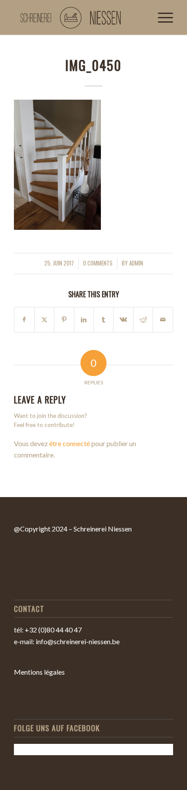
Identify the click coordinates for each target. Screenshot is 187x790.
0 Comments (98, 263)
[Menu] (161, 17)
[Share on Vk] (123, 319)
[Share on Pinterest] (63, 319)
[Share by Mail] (162, 319)
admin (136, 263)
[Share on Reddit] (143, 319)
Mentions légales (39, 672)
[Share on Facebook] (24, 319)
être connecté (69, 443)
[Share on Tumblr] (103, 319)
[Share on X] (44, 319)
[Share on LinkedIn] (84, 319)
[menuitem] (161, 17)
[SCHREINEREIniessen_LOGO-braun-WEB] (77, 17)
